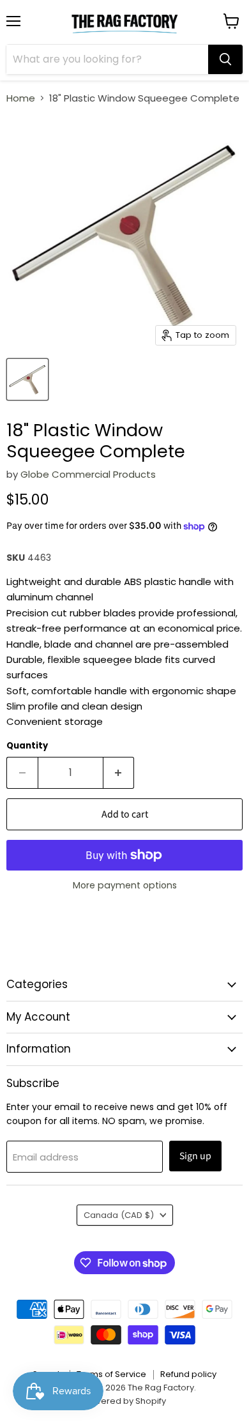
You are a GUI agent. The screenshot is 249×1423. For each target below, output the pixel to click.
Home (20, 98)
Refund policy (188, 1374)
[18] (27, 379)
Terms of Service (111, 1374)
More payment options (125, 885)
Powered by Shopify (124, 1401)
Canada (119, 1215)
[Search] (225, 59)
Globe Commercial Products (88, 474)
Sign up (195, 1156)
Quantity (27, 745)
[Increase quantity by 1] (119, 773)
